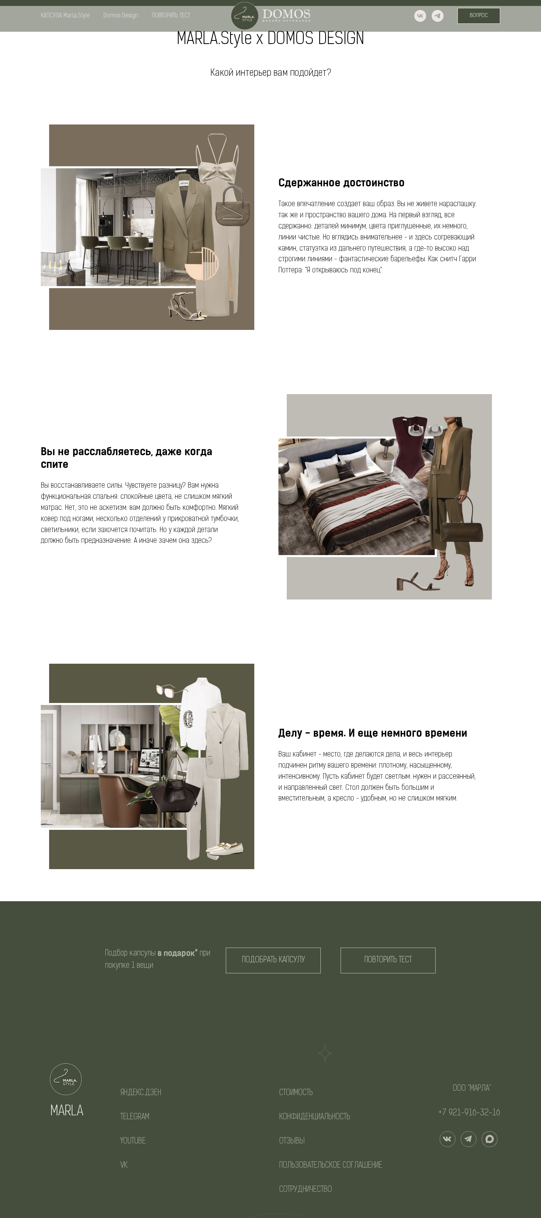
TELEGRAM (134, 1117)
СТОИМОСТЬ (296, 1093)
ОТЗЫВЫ (292, 1141)
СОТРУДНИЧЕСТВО (305, 1190)
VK (124, 1166)
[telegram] (438, 16)
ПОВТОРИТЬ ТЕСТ (171, 16)
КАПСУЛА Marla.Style (65, 16)
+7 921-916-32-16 (469, 1113)
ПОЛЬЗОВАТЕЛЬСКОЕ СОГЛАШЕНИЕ (330, 1166)
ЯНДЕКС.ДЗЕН (140, 1093)
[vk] (420, 16)
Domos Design (120, 16)
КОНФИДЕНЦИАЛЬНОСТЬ (314, 1117)
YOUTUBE (133, 1141)
